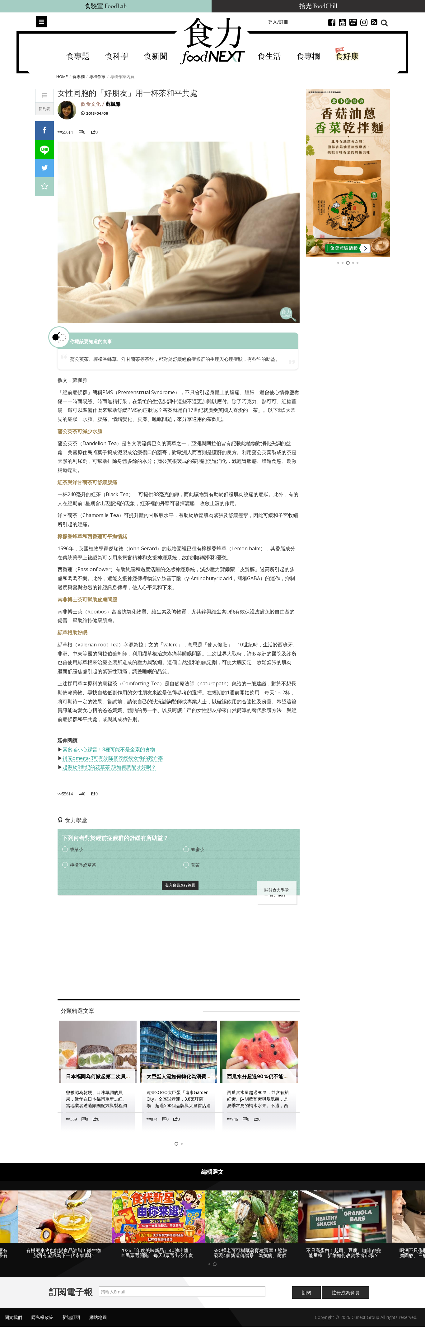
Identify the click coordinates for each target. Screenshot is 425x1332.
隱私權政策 (42, 1317)
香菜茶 (76, 849)
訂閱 (306, 1292)
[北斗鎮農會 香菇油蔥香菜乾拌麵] (348, 173)
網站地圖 (98, 1317)
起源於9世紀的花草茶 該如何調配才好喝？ (109, 767)
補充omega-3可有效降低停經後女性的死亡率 (113, 758)
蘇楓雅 (113, 104)
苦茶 (195, 865)
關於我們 (13, 1317)
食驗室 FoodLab (106, 6)
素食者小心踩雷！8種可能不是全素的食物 (109, 749)
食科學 (116, 56)
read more (277, 895)
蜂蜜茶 (197, 849)
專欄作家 (97, 76)
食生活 (269, 56)
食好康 (347, 56)
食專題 (78, 56)
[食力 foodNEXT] (212, 41)
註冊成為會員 (346, 1292)
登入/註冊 (278, 22)
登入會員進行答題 (180, 885)
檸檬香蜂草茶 (83, 865)
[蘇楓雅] (67, 110)
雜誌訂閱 (71, 1317)
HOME (62, 76)
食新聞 (155, 56)
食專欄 (308, 56)
